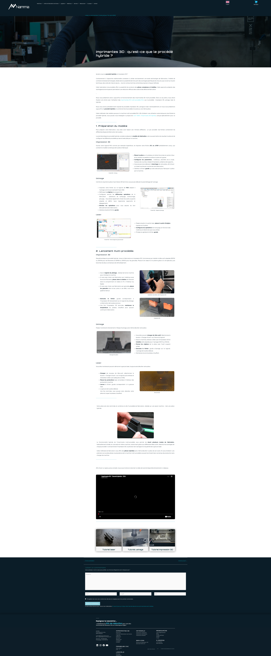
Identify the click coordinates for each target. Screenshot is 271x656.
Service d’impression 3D (142, 642)
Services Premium (140, 643)
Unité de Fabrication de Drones (51, 3)
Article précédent (89, 560)
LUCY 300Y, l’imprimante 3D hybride (144, 115)
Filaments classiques (141, 632)
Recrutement (159, 643)
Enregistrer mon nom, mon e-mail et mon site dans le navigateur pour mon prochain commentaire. (110, 599)
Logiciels (63, 3)
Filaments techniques (141, 634)
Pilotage (118, 654)
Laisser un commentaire (91, 15)
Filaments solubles (141, 635)
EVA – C (118, 649)
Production (119, 655)
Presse (157, 636)
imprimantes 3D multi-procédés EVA (132, 100)
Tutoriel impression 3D (162, 549)
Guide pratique (103, 15)
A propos (89, 3)
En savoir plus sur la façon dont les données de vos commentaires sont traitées (132, 606)
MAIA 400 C (119, 648)
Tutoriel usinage (135, 549)
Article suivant (182, 560)
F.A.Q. (157, 637)
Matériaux (69, 3)
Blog (157, 633)
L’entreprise (159, 641)
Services (76, 3)
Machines (39, 3)
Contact (95, 3)
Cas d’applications (160, 632)
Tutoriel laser (108, 549)
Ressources (82, 3)
